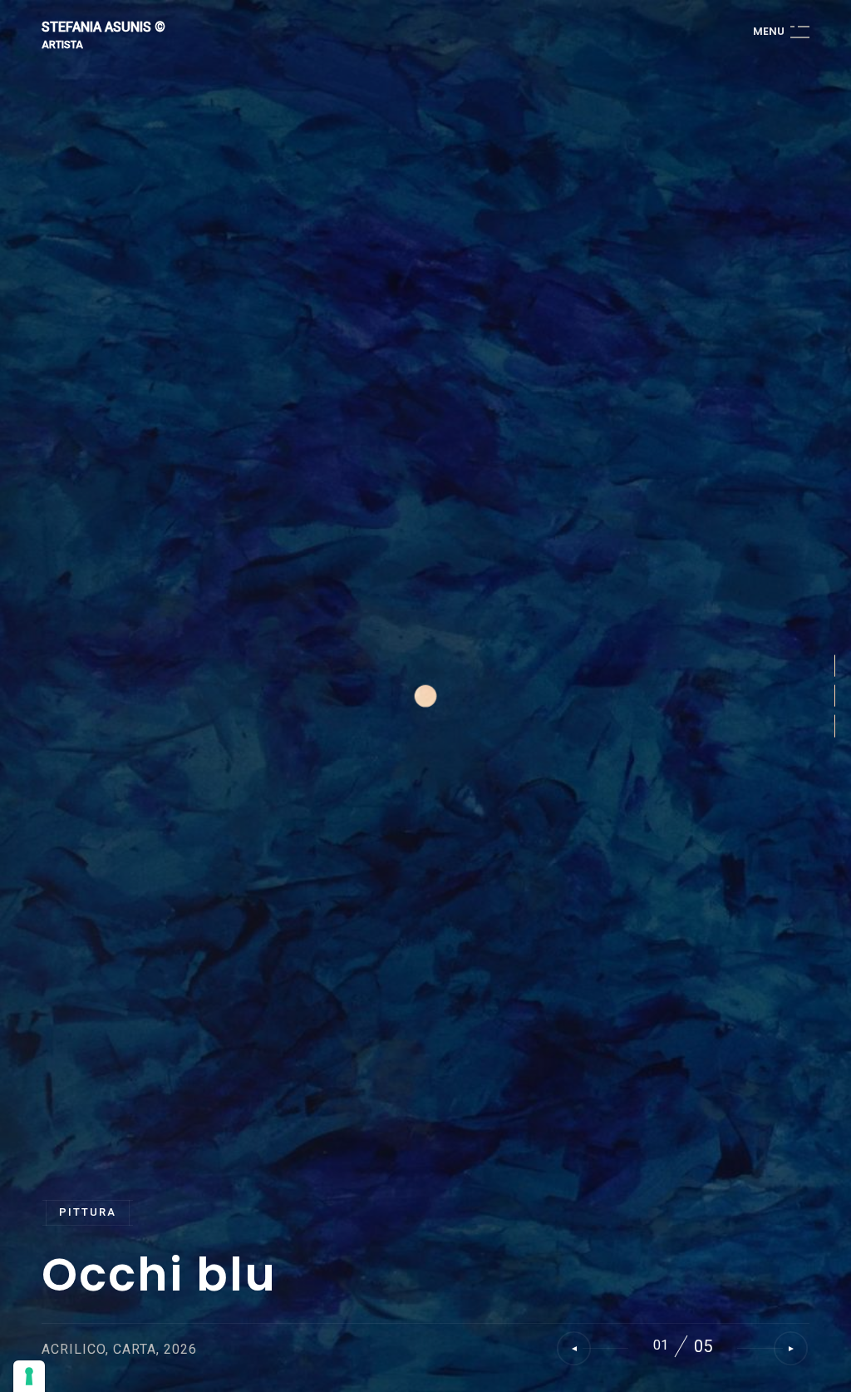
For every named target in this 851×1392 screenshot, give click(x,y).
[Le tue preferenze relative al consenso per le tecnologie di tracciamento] (29, 1376)
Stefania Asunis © (103, 28)
